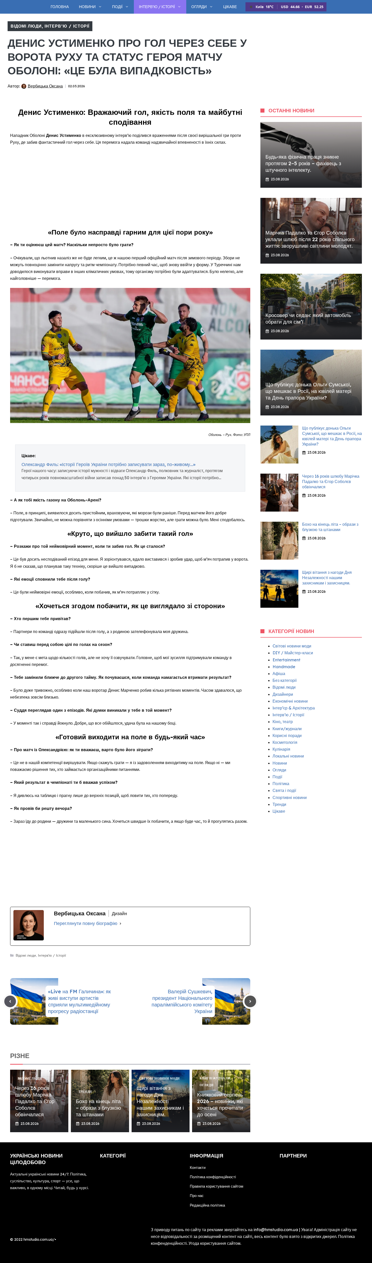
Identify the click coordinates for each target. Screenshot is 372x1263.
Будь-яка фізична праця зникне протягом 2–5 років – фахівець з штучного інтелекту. (303, 163)
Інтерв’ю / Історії (157, 6)
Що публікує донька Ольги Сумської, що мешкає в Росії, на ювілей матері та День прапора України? (308, 391)
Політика (281, 783)
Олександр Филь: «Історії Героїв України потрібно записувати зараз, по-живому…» (108, 464)
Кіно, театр (283, 721)
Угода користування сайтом (214, 1243)
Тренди (279, 804)
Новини (87, 6)
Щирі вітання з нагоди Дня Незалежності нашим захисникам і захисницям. (160, 1101)
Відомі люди (26, 26)
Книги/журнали (287, 728)
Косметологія (285, 742)
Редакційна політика (207, 1205)
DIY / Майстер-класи (293, 652)
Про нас (197, 1195)
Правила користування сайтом (216, 1186)
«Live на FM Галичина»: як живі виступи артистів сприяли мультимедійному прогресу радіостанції (79, 1001)
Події (117, 6)
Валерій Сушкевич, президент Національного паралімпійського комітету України (182, 1001)
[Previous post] (10, 1001)
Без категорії (285, 680)
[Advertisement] (130, 187)
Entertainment (286, 659)
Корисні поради (287, 735)
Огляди (199, 6)
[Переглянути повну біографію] (120, 923)
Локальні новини (288, 756)
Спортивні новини (290, 797)
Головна (60, 6)
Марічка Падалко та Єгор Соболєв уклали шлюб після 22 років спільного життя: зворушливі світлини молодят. (310, 239)
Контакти (197, 1167)
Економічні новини (290, 701)
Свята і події (284, 790)
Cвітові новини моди (292, 645)
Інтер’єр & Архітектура (294, 707)
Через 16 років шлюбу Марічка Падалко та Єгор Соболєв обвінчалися (34, 1101)
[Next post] (250, 1001)
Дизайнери (283, 694)
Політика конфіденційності (213, 1176)
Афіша (279, 673)
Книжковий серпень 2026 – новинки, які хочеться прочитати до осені (220, 1104)
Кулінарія (281, 749)
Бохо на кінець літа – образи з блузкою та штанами (98, 1108)
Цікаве (230, 6)
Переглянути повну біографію (85, 923)
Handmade (284, 666)
